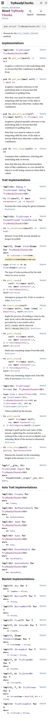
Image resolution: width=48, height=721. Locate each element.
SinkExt (8, 639)
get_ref (16, 58)
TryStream (22, 49)
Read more (10, 209)
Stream (7, 389)
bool (5, 231)
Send (17, 521)
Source (5, 18)
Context (24, 286)
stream (17, 7)
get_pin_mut (19, 114)
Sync (17, 535)
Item (12, 394)
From (17, 620)
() (26, 289)
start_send (13, 305)
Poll (12, 289)
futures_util (7, 7)
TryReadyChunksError (15, 400)
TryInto (24, 673)
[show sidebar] (2, 3)
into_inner (18, 148)
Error (13, 264)
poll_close (13, 358)
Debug (19, 186)
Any (16, 585)
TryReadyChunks (21, 3)
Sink (26, 246)
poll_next (13, 416)
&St (5, 61)
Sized (24, 591)
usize (8, 450)
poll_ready (13, 280)
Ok (24, 397)
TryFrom (24, 659)
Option (20, 425)
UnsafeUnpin (22, 549)
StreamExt (20, 649)
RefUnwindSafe (24, 507)
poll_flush (13, 333)
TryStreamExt (22, 703)
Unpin (20, 468)
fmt (9, 198)
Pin (5, 117)
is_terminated (15, 228)
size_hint (13, 447)
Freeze (19, 494)
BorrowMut (20, 606)
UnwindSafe (22, 563)
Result (30, 201)
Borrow (18, 596)
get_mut (16, 79)
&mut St (10, 82)
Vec (29, 394)
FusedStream (11, 219)
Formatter (9, 201)
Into (21, 625)
